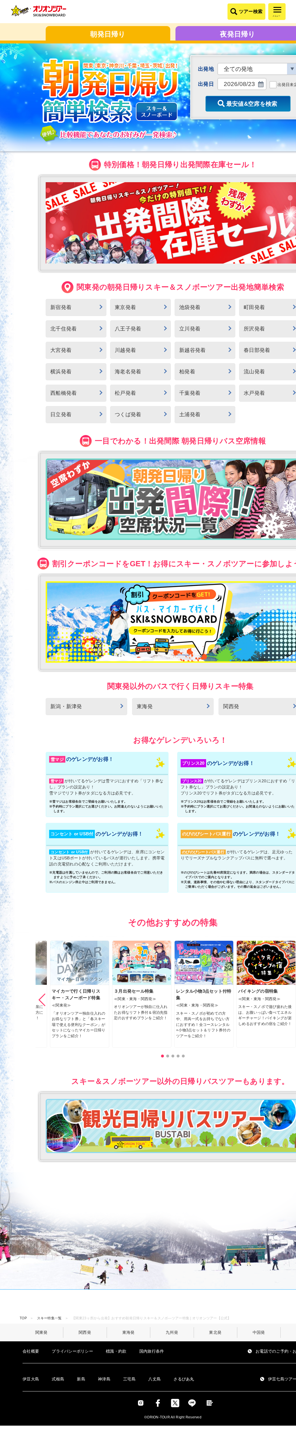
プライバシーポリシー (72, 1351)
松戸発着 (125, 393)
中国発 (259, 1332)
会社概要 (31, 1351)
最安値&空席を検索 (251, 104)
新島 (81, 1379)
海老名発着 (128, 372)
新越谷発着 (192, 350)
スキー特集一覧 (49, 1318)
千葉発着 (189, 393)
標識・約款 (116, 1351)
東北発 (215, 1332)
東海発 (145, 706)
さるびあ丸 (183, 1379)
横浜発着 (60, 372)
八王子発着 (128, 329)
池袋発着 (189, 307)
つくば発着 (128, 414)
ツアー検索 (250, 11)
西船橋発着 (63, 393)
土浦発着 (189, 414)
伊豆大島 (31, 1379)
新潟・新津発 (66, 706)
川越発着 (125, 350)
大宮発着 (60, 350)
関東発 (41, 1332)
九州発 (172, 1332)
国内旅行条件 (151, 1351)
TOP (23, 1318)
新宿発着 (60, 307)
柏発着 (187, 372)
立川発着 (189, 329)
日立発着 (60, 414)
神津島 (104, 1379)
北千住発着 (63, 329)
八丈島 (154, 1379)
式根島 (58, 1379)
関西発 (85, 1332)
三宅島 (129, 1379)
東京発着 (125, 307)
